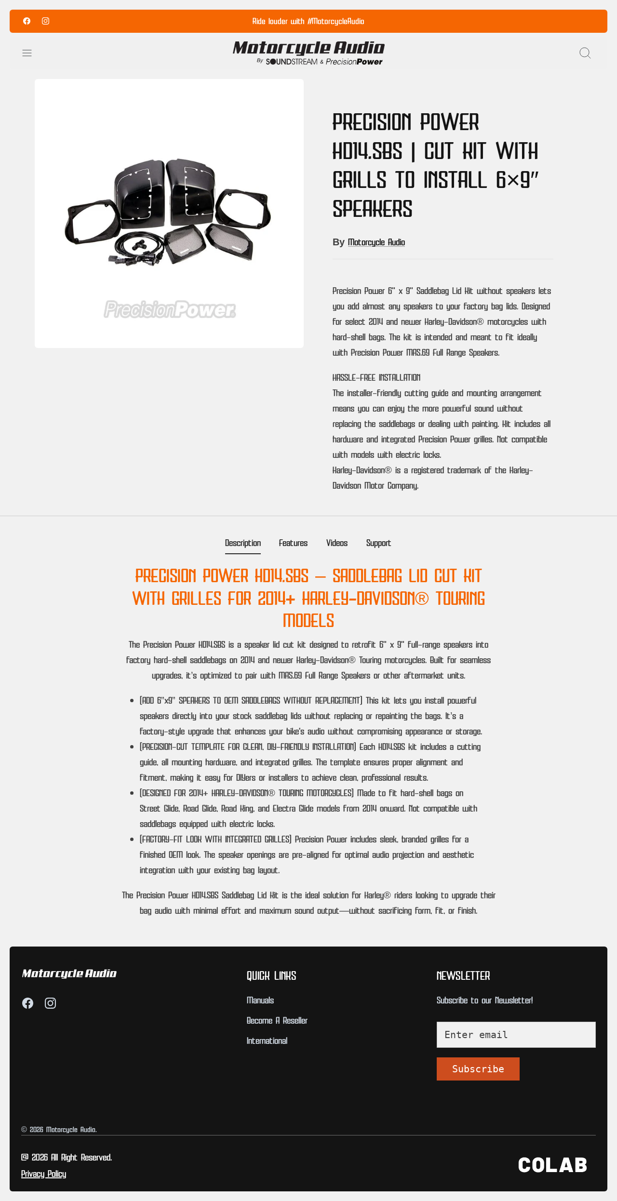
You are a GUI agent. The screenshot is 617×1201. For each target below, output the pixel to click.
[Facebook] (26, 21)
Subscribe (478, 1069)
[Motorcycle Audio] (309, 53)
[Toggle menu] (31, 53)
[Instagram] (45, 21)
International (267, 1040)
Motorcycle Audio (376, 241)
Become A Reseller (277, 1020)
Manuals (260, 999)
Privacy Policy (43, 1173)
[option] (169, 213)
